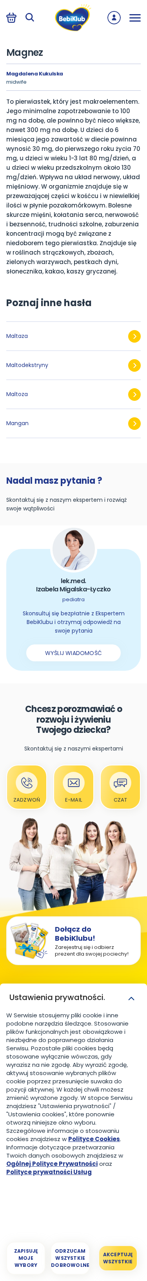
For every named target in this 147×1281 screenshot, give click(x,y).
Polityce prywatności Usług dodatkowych (49, 1176)
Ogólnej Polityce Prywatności (52, 1164)
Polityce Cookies (94, 1139)
